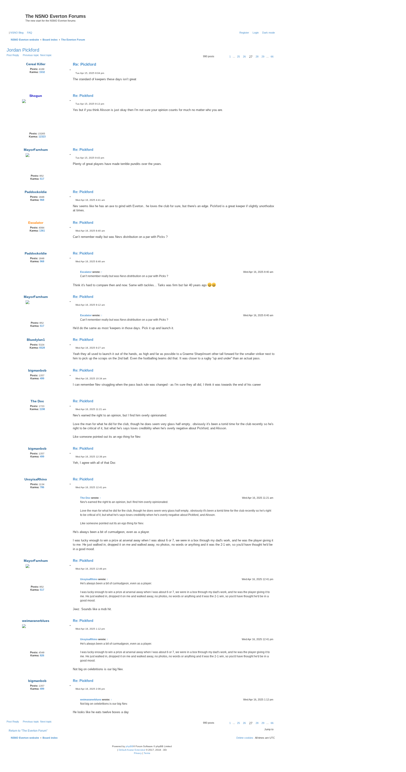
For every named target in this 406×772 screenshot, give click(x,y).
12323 (42, 136)
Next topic (46, 55)
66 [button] (272, 56)
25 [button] (238, 56)
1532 (42, 72)
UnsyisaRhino (35, 479)
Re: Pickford (84, 64)
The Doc (37, 401)
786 (42, 487)
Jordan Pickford (23, 50)
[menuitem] (28, 32)
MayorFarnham (36, 150)
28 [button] (257, 56)
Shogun (35, 96)
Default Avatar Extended (132, 750)
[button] (220, 56)
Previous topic (31, 55)
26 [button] (244, 56)
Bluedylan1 (36, 340)
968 (42, 199)
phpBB (129, 746)
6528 (42, 347)
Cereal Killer (35, 64)
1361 (42, 230)
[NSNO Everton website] (16, 17)
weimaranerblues (35, 621)
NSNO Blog (16, 32)
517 (42, 178)
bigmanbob (37, 370)
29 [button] (263, 56)
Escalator (35, 222)
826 (42, 655)
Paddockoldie (36, 192)
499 (42, 378)
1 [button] (230, 56)
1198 (42, 409)
